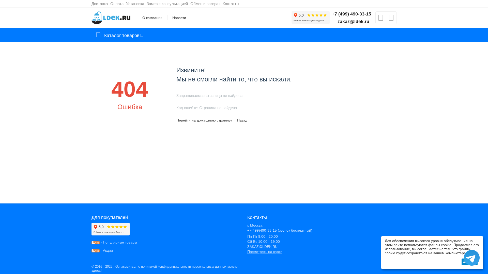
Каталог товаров (122, 35)
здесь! (97, 270)
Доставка (100, 4)
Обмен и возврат (205, 4)
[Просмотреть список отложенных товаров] (381, 19)
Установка (135, 4)
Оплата (117, 4)
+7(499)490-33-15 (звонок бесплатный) (279, 230)
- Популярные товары (118, 242)
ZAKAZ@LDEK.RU (262, 247)
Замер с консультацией (167, 4)
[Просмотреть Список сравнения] (391, 19)
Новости (179, 18)
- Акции (106, 250)
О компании (152, 18)
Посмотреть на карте (264, 252)
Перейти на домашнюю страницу (204, 120)
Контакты (231, 4)
